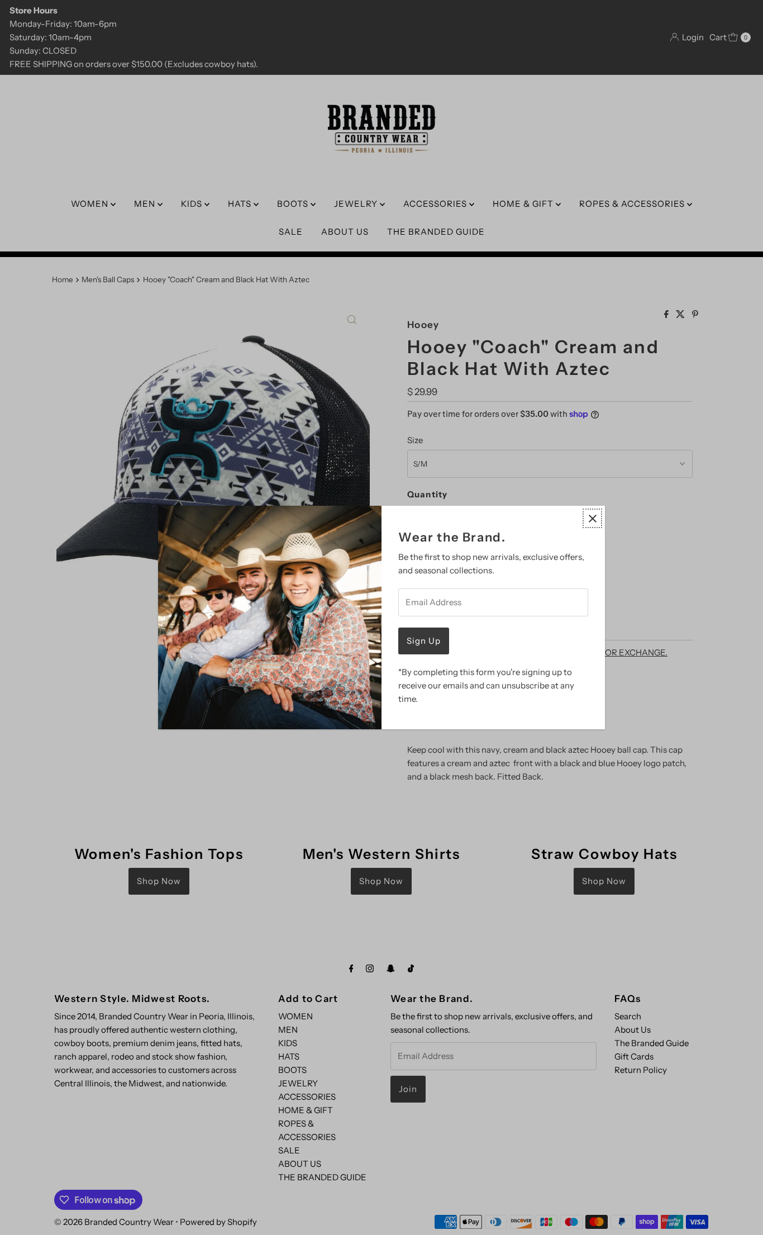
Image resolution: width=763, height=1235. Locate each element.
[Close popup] (592, 518)
